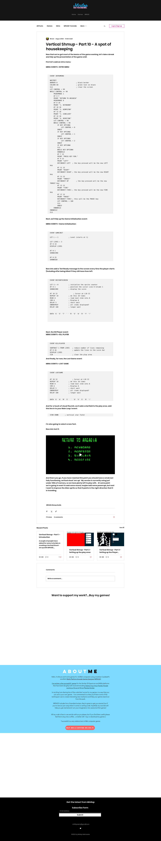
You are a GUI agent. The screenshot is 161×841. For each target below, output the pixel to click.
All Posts (40, 26)
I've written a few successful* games (64, 683)
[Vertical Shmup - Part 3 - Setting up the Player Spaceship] (110, 538)
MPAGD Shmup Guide (53, 505)
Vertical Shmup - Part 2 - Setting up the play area (80, 551)
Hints (58, 26)
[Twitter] (80, 828)
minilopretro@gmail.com (80, 824)
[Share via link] (56, 511)
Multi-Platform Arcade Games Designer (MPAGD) (84, 679)
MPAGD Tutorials (70, 26)
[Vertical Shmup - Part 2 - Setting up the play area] (80, 538)
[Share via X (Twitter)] (51, 511)
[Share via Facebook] (47, 511)
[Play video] (80, 454)
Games (49, 26)
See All (122, 527)
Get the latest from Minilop (81, 802)
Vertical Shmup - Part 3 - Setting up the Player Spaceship (110, 551)
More (82, 26)
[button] (104, 26)
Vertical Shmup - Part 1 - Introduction (49, 535)
